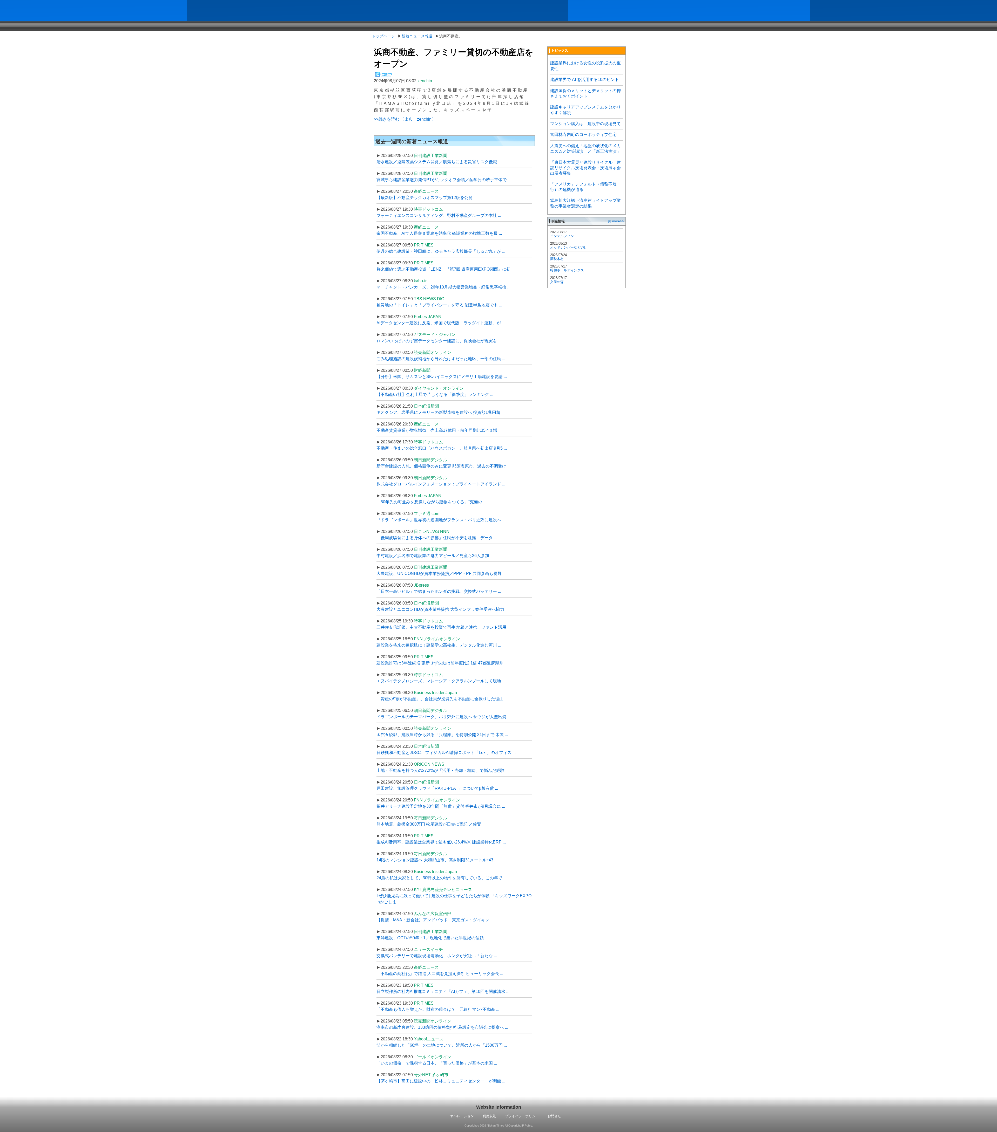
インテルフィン (562, 236)
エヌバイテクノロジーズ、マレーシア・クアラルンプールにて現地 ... (440, 681)
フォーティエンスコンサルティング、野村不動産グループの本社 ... (438, 215)
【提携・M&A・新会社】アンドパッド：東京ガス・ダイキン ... (435, 920)
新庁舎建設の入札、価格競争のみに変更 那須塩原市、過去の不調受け (441, 466)
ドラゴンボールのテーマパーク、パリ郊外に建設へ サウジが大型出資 (441, 717)
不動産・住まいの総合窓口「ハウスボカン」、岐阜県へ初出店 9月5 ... (441, 448)
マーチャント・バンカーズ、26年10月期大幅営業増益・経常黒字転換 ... (443, 287)
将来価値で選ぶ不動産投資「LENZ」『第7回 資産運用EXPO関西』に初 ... (445, 269)
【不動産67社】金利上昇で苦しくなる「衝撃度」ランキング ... (434, 394)
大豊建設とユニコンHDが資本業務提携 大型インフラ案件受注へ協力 (440, 609)
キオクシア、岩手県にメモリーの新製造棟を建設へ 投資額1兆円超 (438, 412)
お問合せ (554, 1116)
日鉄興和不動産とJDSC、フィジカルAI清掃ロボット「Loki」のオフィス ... (446, 752)
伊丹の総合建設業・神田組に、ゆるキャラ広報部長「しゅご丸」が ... (440, 251)
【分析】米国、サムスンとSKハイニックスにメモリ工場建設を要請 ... (441, 376)
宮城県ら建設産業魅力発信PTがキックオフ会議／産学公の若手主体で (441, 179)
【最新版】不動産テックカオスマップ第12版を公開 (424, 197)
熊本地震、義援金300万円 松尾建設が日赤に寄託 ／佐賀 (428, 824)
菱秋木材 (557, 259)
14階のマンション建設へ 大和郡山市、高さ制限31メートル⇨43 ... (436, 860)
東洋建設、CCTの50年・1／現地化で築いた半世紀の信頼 (430, 938)
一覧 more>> (614, 221)
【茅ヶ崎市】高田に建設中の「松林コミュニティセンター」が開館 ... (440, 1081)
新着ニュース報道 (417, 36)
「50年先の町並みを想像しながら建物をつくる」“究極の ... (431, 502)
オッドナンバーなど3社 (568, 247)
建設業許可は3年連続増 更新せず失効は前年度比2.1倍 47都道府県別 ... (442, 663)
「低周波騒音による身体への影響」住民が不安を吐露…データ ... (436, 538)
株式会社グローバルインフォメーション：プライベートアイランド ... (440, 484)
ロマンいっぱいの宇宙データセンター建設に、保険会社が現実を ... (438, 341)
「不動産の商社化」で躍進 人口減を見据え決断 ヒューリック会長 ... (439, 973)
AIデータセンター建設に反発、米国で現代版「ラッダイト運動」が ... (440, 323)
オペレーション (462, 1116)
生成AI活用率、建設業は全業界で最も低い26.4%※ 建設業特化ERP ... (441, 842)
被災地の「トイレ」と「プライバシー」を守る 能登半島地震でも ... (439, 305)
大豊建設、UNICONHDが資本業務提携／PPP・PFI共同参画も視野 (439, 573)
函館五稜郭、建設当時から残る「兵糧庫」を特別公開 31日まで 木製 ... (442, 734)
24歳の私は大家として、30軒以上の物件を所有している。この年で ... (441, 878)
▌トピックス (558, 50)
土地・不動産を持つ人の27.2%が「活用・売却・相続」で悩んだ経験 (440, 770)
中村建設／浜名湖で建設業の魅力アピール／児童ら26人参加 (432, 555)
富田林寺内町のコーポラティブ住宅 (583, 134)
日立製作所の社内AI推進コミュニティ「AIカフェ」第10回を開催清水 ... (442, 991)
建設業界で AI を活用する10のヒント (584, 79)
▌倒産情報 (557, 221)
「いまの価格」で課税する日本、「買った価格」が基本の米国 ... (436, 1063)
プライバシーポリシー (522, 1116)
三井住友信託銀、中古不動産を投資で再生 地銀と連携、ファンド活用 (441, 627)
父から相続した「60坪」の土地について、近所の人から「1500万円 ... (441, 1045)
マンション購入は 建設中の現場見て (585, 123)
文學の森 (557, 282)
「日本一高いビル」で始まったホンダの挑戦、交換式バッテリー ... (438, 591)
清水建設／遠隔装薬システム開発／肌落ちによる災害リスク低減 (436, 162)
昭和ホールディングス (567, 270)
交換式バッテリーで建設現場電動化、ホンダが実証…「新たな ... (436, 955)
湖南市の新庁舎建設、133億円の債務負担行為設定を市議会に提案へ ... (442, 1027)
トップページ (383, 36)
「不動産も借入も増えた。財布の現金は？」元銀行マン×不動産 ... (437, 1009)
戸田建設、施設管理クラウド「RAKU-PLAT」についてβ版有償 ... (437, 788)
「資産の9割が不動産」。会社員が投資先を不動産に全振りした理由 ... (442, 699)
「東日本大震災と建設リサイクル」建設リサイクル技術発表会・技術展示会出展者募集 (585, 167)
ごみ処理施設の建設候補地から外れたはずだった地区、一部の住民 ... (440, 358)
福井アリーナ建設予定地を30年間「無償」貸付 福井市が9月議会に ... (440, 806)
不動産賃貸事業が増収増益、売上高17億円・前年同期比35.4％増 (436, 430)
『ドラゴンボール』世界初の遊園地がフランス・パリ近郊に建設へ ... (440, 520)
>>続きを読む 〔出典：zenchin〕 (405, 119)
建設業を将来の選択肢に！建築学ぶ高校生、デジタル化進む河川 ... (438, 645)
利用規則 (489, 1116)
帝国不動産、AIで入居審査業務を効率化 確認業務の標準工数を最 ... (439, 233)
